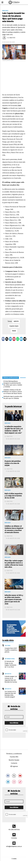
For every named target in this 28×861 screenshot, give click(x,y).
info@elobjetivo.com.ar (14, 846)
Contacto (14, 763)
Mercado (5, 10)
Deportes (8, 673)
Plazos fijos (14, 326)
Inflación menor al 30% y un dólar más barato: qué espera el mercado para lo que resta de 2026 (14, 599)
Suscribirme (14, 723)
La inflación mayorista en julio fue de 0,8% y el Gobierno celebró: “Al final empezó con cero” (14, 430)
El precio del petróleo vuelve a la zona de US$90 (13, 463)
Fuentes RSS (14, 757)
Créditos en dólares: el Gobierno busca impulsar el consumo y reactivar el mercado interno (14, 529)
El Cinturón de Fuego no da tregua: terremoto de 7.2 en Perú (10, 664)
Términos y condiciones (14, 754)
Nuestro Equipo (14, 760)
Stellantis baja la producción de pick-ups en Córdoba (13, 397)
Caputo (16, 321)
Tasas (14, 331)
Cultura (7, 645)
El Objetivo (11, 37)
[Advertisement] (14, 77)
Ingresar (15, 766)
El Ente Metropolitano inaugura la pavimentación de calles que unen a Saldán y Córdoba (13, 384)
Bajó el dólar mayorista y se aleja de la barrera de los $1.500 (13, 496)
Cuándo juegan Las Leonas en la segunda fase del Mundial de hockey (11, 679)
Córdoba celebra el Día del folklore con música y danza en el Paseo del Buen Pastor (13, 391)
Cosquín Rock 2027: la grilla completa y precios (11, 650)
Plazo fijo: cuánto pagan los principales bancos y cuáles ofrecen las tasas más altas (14, 564)
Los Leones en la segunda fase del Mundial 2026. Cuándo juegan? (10, 694)
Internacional (10, 658)
